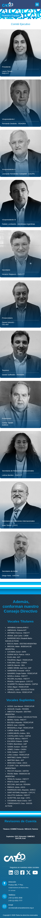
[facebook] (22, 872)
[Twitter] (28, 872)
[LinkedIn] (11, 872)
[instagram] (17, 872)
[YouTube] (35, 872)
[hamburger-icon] (37, 4)
